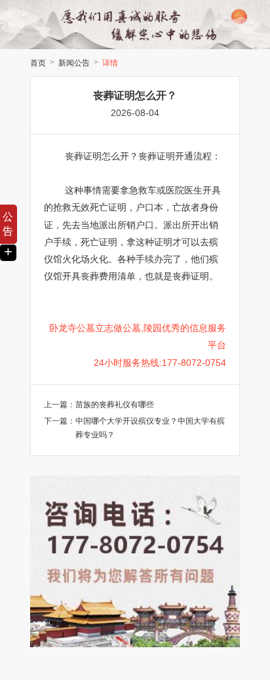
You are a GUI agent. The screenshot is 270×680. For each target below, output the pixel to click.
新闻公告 (74, 63)
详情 (110, 63)
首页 (38, 63)
